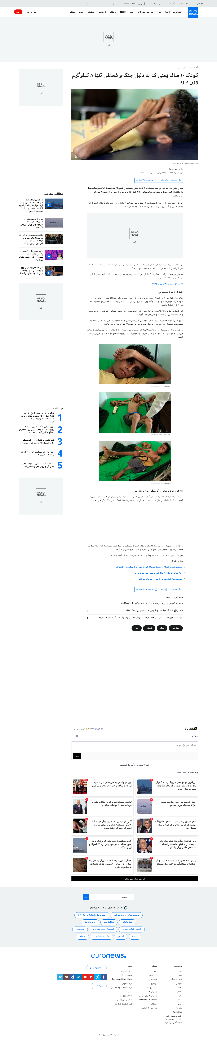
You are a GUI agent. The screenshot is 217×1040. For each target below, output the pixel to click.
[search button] (86, 3)
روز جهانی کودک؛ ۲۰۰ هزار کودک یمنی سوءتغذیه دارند (158, 573)
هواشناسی (153, 979)
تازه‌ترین (177, 11)
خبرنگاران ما (177, 1012)
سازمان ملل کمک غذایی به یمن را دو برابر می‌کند (160, 579)
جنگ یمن (175, 628)
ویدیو (81, 11)
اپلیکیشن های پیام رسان (148, 996)
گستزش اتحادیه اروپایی (131, 929)
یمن (179, 68)
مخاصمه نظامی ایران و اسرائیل (126, 915)
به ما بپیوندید (152, 988)
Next (122, 11)
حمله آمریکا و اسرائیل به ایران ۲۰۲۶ (92, 915)
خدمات (154, 966)
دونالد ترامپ (109, 922)
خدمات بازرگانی (126, 975)
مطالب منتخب (53, 194)
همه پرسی (80, 929)
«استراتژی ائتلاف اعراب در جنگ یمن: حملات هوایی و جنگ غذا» (154, 610)
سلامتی (90, 11)
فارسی (197, 3)
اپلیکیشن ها (153, 992)
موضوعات (178, 966)
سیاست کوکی (127, 983)
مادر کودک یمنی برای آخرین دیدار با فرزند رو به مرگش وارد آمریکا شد (152, 603)
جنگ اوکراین (127, 922)
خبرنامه (100, 986)
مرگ (162, 628)
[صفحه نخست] (197, 67)
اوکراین (121, 936)
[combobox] (101, 3)
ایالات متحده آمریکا (101, 936)
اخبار (191, 68)
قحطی (149, 628)
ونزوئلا (82, 936)
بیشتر (130, 966)
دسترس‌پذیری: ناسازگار (123, 1000)
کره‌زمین (102, 11)
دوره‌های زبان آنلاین (149, 1008)
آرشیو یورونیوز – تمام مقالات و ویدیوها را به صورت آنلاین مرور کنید (173, 1019)
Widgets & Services (148, 1000)
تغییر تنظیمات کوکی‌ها (123, 1004)
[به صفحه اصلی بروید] (193, 12)
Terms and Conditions (122, 979)
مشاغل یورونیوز (126, 996)
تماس (130, 992)
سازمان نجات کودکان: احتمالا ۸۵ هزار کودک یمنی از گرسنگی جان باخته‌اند (149, 567)
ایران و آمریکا (90, 922)
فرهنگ (113, 11)
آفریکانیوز (153, 1004)
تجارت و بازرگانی (145, 11)
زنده (18, 12)
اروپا (167, 11)
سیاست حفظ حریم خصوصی (121, 988)
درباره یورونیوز (126, 971)
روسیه (134, 936)
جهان (159, 11)
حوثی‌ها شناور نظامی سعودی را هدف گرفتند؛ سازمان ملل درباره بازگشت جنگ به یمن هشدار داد (140, 617)
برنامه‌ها (179, 1008)
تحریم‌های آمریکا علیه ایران (103, 929)
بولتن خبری (153, 975)
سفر (131, 11)
